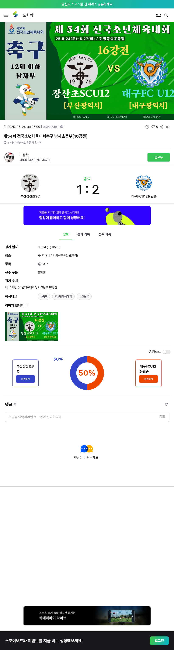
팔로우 (158, 157)
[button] (44, 296)
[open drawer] (6, 15)
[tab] (65, 234)
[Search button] (166, 15)
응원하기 (25, 379)
